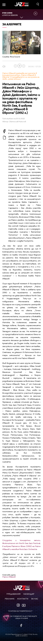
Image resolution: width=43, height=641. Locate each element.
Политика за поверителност (20, 611)
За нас (34, 599)
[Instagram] (18, 605)
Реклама (9, 599)
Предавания (13, 594)
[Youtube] (23, 605)
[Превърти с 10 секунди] (15, 66)
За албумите (11, 24)
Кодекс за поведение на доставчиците (20, 616)
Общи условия (21, 618)
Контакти (22, 599)
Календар (28, 594)
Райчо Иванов (9, 577)
